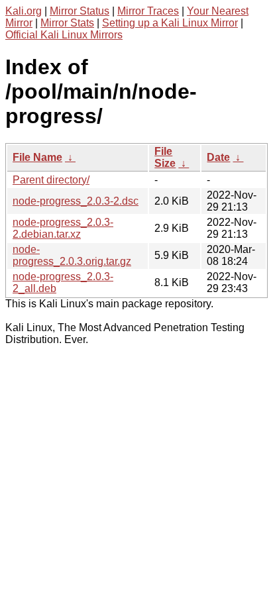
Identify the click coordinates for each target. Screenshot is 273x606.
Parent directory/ (51, 179)
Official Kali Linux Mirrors (64, 34)
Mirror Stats (67, 22)
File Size (165, 157)
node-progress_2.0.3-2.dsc (75, 201)
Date (218, 157)
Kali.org (23, 11)
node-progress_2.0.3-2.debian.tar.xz (63, 228)
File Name (37, 157)
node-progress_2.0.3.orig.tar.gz (72, 255)
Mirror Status (79, 11)
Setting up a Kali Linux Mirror (170, 22)
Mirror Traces (148, 11)
